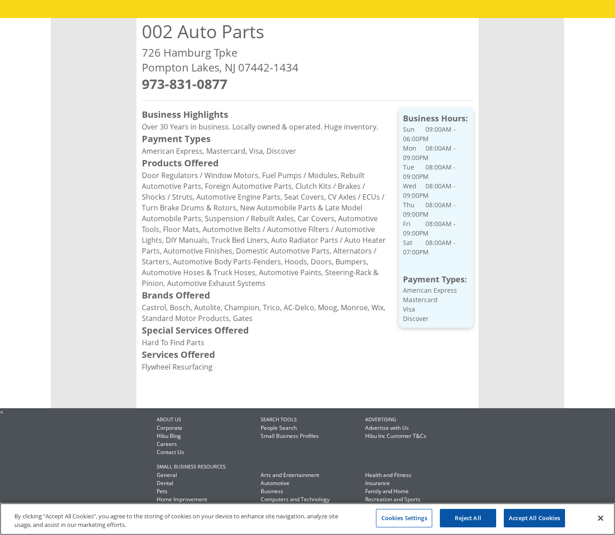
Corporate (169, 428)
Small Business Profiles (290, 436)
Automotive (275, 483)
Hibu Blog (169, 436)
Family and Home (387, 491)
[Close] (600, 518)
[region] (307, 519)
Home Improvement (182, 499)
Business (272, 491)
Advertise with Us (387, 428)
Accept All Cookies (534, 518)
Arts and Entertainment (290, 475)
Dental (165, 483)
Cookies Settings (404, 518)
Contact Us (170, 452)
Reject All (468, 518)
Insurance (377, 483)
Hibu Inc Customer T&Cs (395, 436)
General (167, 475)
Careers (167, 444)
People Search (279, 428)
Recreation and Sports (393, 499)
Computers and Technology (295, 499)
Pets (162, 491)
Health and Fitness (388, 475)
